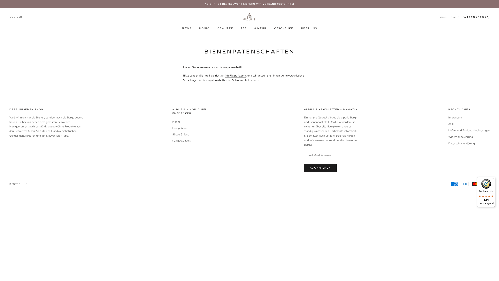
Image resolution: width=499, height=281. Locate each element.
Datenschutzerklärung (461, 143)
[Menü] (492, 179)
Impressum (455, 117)
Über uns (309, 28)
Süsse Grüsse (180, 134)
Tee (244, 28)
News (186, 28)
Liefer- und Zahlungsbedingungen (469, 130)
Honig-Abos (179, 128)
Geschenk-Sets (181, 141)
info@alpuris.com (235, 75)
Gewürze (225, 28)
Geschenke (283, 28)
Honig (204, 28)
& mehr (260, 28)
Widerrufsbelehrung (460, 137)
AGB (451, 124)
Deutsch (16, 17)
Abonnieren (320, 168)
